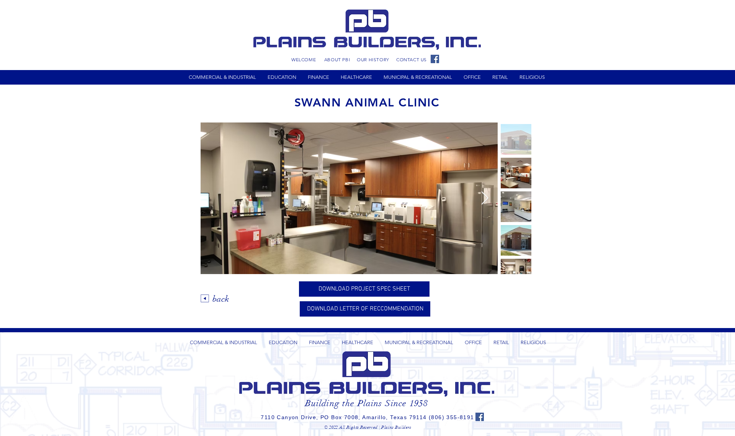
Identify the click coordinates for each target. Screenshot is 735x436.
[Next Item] (484, 198)
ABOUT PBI (337, 59)
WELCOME (303, 59)
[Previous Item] (213, 198)
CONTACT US (411, 59)
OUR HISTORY (373, 59)
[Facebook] (435, 59)
